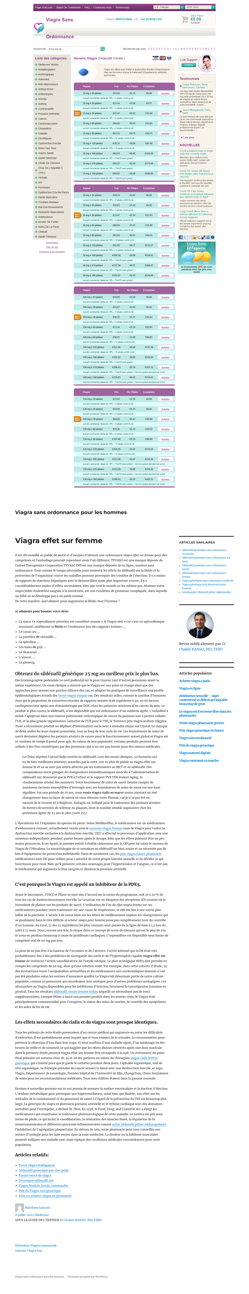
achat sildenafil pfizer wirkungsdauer (139, 1124)
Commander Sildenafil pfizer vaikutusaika (206, 592)
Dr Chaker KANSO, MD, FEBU (81, 1220)
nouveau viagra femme (105, 828)
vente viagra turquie (72, 695)
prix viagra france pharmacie (141, 854)
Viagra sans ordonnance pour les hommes (71, 512)
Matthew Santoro (37, 1207)
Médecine (42, 1215)
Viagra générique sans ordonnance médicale (208, 580)
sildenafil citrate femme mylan (76, 991)
